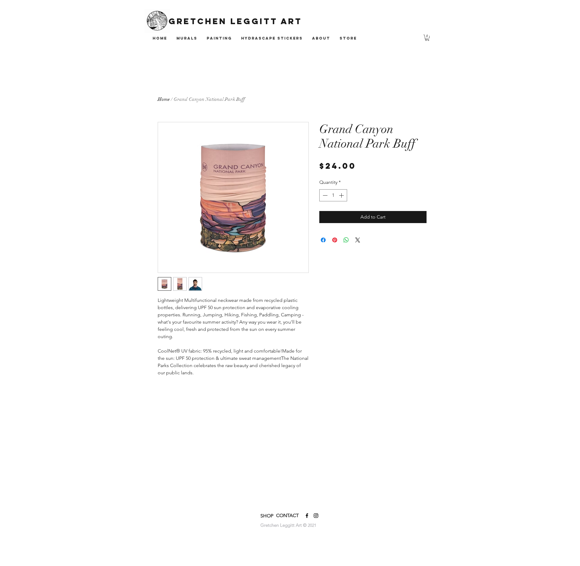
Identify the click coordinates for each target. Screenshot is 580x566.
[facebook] (307, 516)
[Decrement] (324, 195)
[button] (427, 38)
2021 (312, 525)
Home (164, 99)
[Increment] (342, 195)
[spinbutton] (333, 195)
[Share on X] (357, 240)
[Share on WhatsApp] (346, 240)
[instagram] (316, 516)
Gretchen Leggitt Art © (284, 525)
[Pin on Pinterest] (334, 240)
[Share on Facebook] (323, 240)
